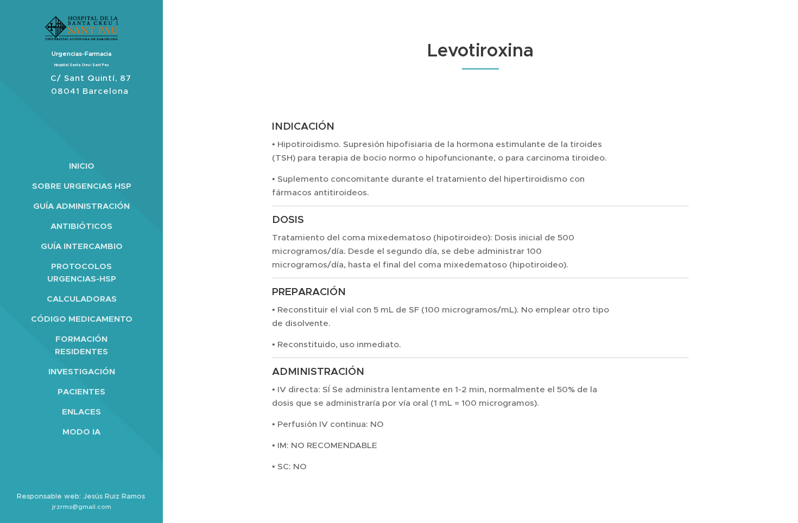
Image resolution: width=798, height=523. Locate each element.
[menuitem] (81, 166)
